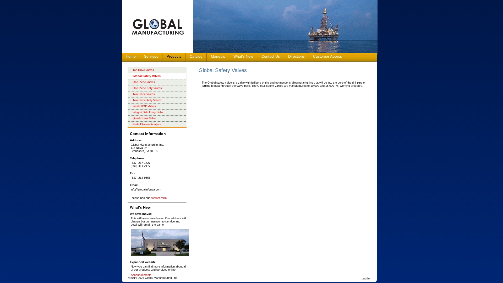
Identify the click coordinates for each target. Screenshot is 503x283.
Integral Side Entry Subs (148, 112)
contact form (159, 197)
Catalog (196, 56)
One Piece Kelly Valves (147, 88)
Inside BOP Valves (144, 106)
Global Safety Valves (147, 76)
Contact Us (270, 56)
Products (174, 56)
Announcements (141, 274)
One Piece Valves (144, 82)
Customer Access (327, 56)
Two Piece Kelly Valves (147, 100)
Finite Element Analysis (147, 124)
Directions (296, 56)
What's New (243, 56)
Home (131, 56)
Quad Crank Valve (144, 118)
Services (151, 56)
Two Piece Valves (144, 94)
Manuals (218, 56)
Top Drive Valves (143, 70)
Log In (366, 278)
